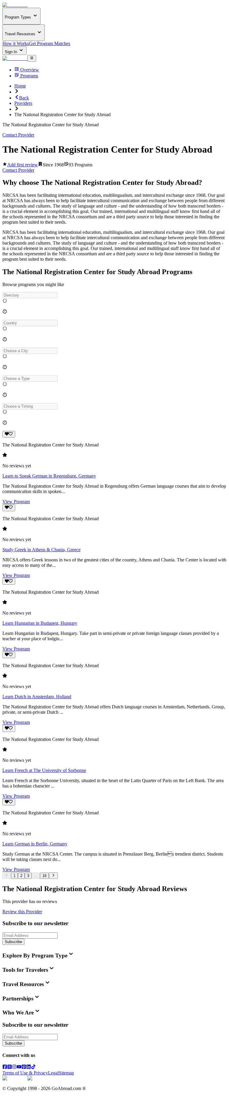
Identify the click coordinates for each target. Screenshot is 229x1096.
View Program (16, 501)
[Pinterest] (23, 1067)
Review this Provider (22, 911)
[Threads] (9, 1067)
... (36, 876)
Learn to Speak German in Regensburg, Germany (49, 475)
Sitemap (66, 1072)
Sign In (11, 52)
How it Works (15, 43)
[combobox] (30, 295)
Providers (23, 103)
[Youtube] (19, 1067)
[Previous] (6, 875)
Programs (29, 75)
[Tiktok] (33, 1067)
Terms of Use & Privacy (25, 1072)
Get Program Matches (49, 43)
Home (20, 85)
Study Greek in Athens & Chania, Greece (41, 549)
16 (44, 876)
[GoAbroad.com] (14, 4)
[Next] (53, 875)
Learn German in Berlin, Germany (34, 843)
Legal (53, 1072)
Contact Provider (18, 134)
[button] (114, 295)
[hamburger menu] (31, 58)
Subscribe (13, 942)
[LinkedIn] (28, 1067)
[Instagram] (14, 1067)
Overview (29, 69)
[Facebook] (4, 1067)
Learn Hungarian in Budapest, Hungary (39, 623)
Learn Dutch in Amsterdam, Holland (36, 696)
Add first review (22, 164)
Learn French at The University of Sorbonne (44, 770)
